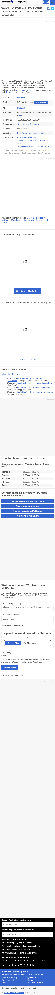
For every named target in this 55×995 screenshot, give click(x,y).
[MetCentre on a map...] (24, 284)
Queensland (33, 977)
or (27, 635)
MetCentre (22, 108)
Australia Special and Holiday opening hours (21, 946)
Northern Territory (9, 977)
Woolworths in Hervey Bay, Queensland (34, 383)
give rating (9, 92)
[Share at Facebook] (48, 8)
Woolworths (22, 98)
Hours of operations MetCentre (27, 511)
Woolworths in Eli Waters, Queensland (33, 387)
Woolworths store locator (23, 220)
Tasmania (32, 980)
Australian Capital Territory (13, 975)
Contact (5, 988)
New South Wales (35, 975)
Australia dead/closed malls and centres (19, 953)
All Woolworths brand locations (14, 374)
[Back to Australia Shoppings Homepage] (14, 2)
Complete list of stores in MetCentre (27, 501)
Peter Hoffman (31, 150)
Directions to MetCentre (27, 516)
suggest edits (22, 153)
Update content (17, 988)
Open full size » (27, 359)
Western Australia (35, 983)
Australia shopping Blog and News (17, 942)
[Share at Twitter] (52, 8)
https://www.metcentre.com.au (30, 133)
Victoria (5, 983)
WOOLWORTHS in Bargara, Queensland (35, 392)
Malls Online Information (14, 993)
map (19, 115)
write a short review (23, 90)
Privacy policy (32, 988)
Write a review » (41, 102)
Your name (10, 614)
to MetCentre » (27, 291)
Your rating (6, 652)
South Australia (8, 980)
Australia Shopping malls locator (16, 949)
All (33, 964)
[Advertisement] (27, 49)
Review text (11, 604)
